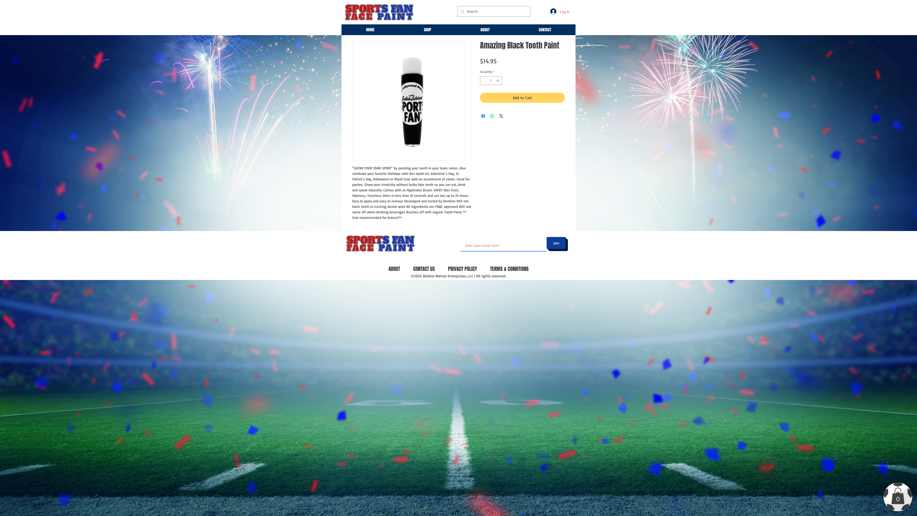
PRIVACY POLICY (462, 269)
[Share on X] (501, 116)
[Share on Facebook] (483, 116)
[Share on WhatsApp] (492, 116)
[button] (898, 496)
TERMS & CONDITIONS (509, 269)
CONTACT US (424, 269)
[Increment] (498, 80)
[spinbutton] (491, 80)
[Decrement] (484, 80)
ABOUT (394, 269)
